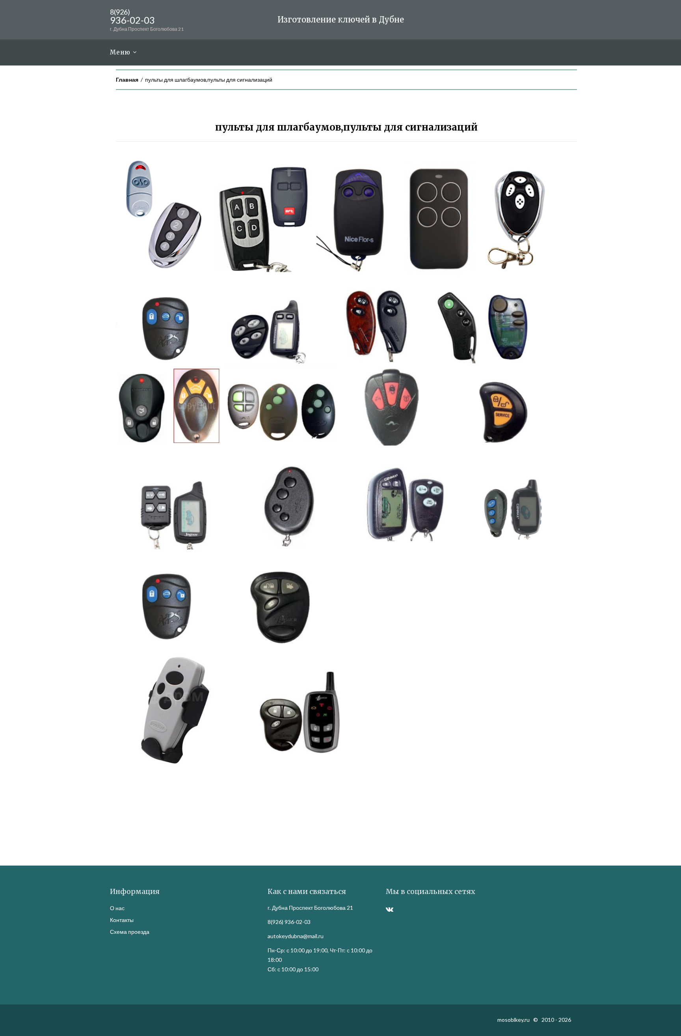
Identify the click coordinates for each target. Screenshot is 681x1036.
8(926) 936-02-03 (289, 921)
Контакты (122, 919)
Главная (127, 79)
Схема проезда (129, 931)
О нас (117, 908)
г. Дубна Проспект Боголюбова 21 (310, 907)
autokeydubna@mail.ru (296, 936)
